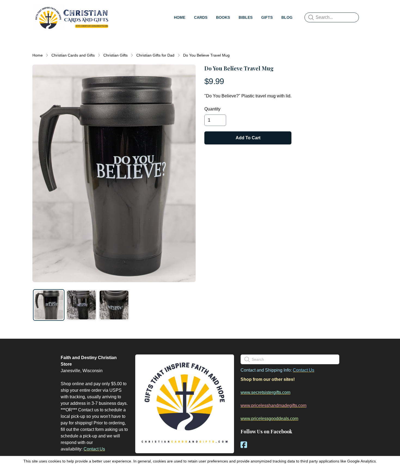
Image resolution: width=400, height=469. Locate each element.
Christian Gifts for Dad (155, 55)
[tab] (48, 305)
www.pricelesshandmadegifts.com (273, 405)
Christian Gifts (115, 55)
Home (37, 55)
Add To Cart (248, 137)
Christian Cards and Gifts (73, 55)
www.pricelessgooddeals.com (269, 418)
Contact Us (94, 449)
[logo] (71, 17)
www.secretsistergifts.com (265, 392)
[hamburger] (117, 9)
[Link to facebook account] (244, 444)
